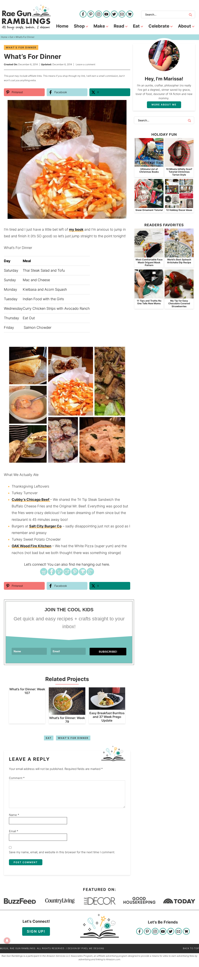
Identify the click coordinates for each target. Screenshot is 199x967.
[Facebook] (83, 14)
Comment (17, 778)
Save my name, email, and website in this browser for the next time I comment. (62, 852)
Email (13, 831)
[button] (124, 105)
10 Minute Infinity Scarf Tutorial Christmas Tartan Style (179, 172)
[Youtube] (106, 14)
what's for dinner (21, 47)
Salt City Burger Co (45, 526)
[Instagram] (99, 14)
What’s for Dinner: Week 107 (27, 691)
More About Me (164, 104)
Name (14, 815)
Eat (48, 738)
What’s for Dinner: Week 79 (67, 720)
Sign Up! (36, 931)
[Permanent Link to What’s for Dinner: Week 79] (67, 713)
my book (76, 229)
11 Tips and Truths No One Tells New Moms (149, 302)
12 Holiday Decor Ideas (179, 210)
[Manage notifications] (7, 940)
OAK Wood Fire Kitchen (31, 546)
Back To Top (191, 948)
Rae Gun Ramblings (26, 17)
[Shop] (130, 14)
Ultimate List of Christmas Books (149, 170)
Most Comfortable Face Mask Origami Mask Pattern (149, 262)
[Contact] (122, 14)
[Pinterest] (91, 14)
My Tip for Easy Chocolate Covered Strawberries (179, 303)
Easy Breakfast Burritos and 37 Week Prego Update (107, 716)
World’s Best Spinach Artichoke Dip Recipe (179, 261)
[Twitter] (114, 14)
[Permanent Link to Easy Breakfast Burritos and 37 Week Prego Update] (107, 708)
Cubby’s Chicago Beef (31, 499)
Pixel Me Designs (92, 948)
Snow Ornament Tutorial (149, 210)
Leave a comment (85, 64)
